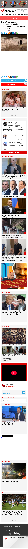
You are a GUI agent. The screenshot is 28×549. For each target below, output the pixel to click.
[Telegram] (2, 33)
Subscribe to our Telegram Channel (7, 392)
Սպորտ (4, 492)
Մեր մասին (18, 526)
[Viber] (15, 33)
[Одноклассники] (9, 33)
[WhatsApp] (17, 33)
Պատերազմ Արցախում (14, 18)
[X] (11, 33)
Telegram (12, 80)
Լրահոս (4, 119)
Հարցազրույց (6, 404)
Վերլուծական (6, 292)
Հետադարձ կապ (9, 526)
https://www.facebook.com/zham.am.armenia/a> (17, 538)
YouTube (12, 84)
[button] (3, 102)
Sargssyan (16, 547)
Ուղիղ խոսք (5, 89)
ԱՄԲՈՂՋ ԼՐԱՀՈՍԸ (14, 153)
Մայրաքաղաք (6, 461)
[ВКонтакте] (6, 33)
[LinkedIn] (13, 33)
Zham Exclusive (6, 326)
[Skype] (4, 33)
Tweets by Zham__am (6, 437)
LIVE (3, 364)
